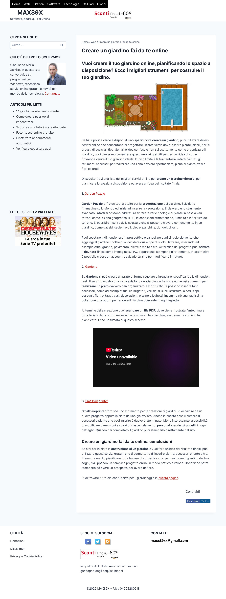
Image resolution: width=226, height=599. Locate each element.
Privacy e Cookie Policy (26, 556)
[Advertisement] (38, 180)
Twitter (205, 501)
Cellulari (88, 4)
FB (88, 541)
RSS (107, 541)
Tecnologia (71, 4)
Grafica (39, 4)
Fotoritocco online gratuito (35, 132)
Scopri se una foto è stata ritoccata (41, 127)
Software (53, 4)
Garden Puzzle (95, 193)
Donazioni (17, 541)
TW (97, 541)
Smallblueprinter (96, 401)
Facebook (192, 501)
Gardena (91, 266)
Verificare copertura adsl (33, 148)
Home (16, 4)
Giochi (101, 4)
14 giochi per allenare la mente (37, 111)
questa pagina (168, 478)
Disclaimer (17, 548)
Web (27, 4)
